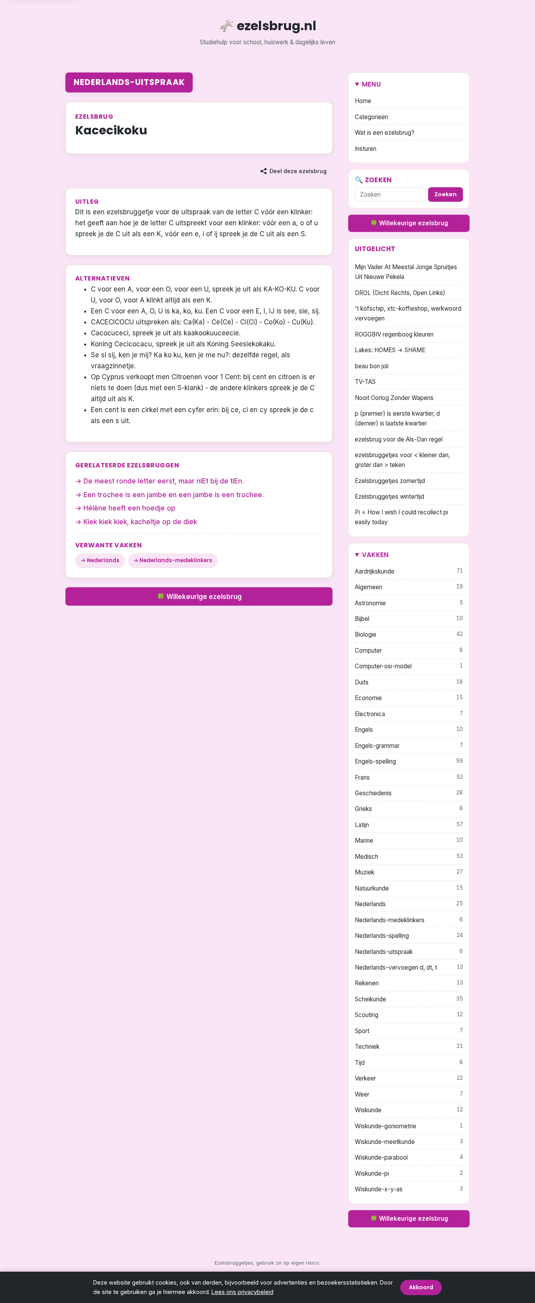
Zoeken (445, 194)
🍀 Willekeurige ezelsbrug (199, 597)
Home (363, 101)
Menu (371, 84)
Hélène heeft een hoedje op (129, 508)
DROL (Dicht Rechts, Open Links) (400, 293)
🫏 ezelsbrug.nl (267, 25)
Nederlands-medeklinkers (175, 560)
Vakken (375, 554)
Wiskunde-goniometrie (409, 1126)
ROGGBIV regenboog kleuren (394, 334)
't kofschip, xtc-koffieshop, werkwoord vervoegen (408, 313)
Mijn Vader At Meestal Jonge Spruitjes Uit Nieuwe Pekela (406, 272)
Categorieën (371, 117)
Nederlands (103, 560)
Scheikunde (409, 999)
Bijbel (409, 619)
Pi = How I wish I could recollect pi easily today (401, 517)
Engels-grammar (409, 745)
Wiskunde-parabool (409, 1157)
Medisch (409, 856)
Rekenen (409, 983)
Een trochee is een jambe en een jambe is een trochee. (173, 495)
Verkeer (409, 1078)
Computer (409, 650)
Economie (409, 698)
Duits (409, 682)
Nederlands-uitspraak (129, 82)
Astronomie (409, 603)
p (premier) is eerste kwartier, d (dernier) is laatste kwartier (397, 418)
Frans (409, 777)
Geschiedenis (409, 793)
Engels (409, 729)
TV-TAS (365, 381)
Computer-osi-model (409, 666)
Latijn (409, 825)
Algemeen (409, 587)
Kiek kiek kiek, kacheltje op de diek (140, 522)
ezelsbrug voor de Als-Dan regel (399, 439)
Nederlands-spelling (409, 935)
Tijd (409, 1062)
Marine (409, 840)
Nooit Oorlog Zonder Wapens (394, 398)
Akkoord (421, 1287)
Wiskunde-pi (409, 1173)
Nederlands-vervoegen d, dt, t (409, 967)
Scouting (409, 1015)
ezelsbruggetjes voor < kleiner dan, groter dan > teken (402, 460)
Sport (409, 1031)
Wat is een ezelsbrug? (384, 132)
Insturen (365, 148)
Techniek (409, 1046)
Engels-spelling (409, 761)
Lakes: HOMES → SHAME (390, 350)
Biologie (409, 634)
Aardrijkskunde (409, 571)
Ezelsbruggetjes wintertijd (389, 496)
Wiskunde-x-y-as (409, 1189)
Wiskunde (409, 1110)
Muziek (409, 872)
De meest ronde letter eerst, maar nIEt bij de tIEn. (163, 481)
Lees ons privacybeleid (242, 1292)
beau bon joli (372, 366)
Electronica (409, 714)
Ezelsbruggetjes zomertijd (390, 481)
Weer (409, 1094)
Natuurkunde (409, 888)
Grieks (409, 809)
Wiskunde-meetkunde (409, 1142)
